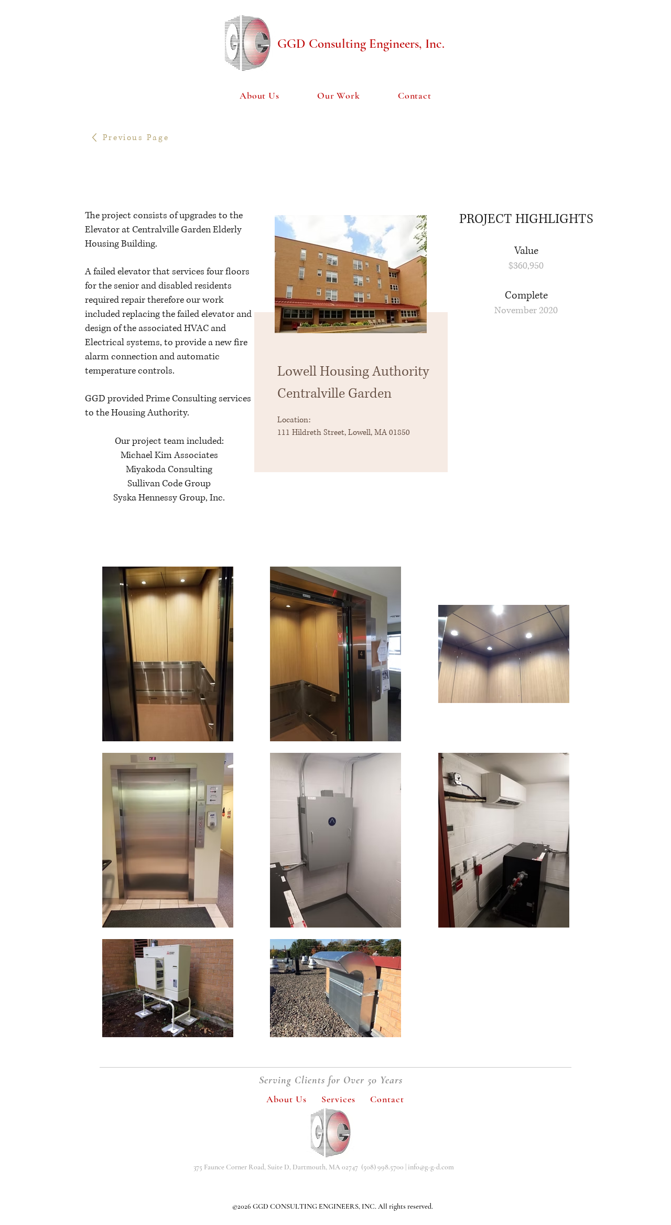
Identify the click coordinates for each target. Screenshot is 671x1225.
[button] (338, 96)
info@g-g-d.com (431, 1167)
